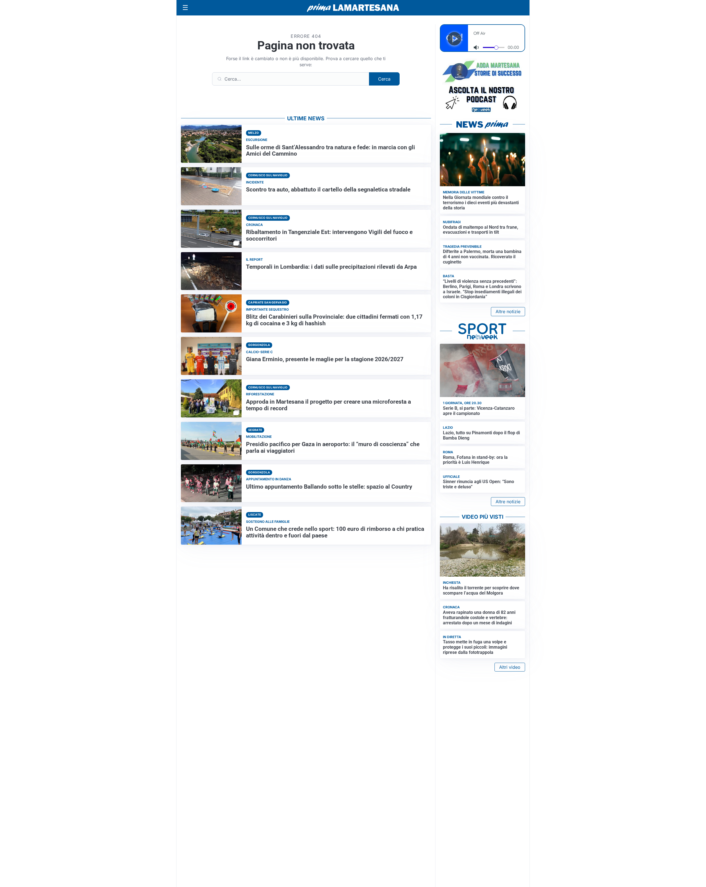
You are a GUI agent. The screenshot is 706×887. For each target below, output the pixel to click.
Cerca (384, 79)
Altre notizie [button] (508, 311)
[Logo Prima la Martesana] (353, 8)
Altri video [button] (509, 667)
